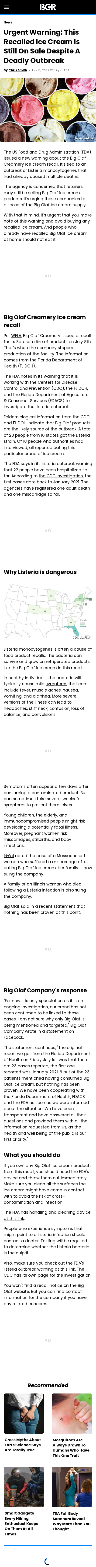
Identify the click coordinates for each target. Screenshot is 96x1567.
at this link (14, 1219)
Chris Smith (18, 70)
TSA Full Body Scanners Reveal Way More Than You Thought (72, 1521)
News (8, 22)
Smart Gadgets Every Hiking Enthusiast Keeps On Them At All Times (21, 1524)
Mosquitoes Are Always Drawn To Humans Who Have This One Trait (71, 1448)
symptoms (56, 684)
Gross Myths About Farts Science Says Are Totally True (23, 1445)
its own (29, 1275)
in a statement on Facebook (39, 1035)
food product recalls (24, 656)
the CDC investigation (61, 476)
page (43, 1275)
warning (39, 158)
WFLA (16, 336)
